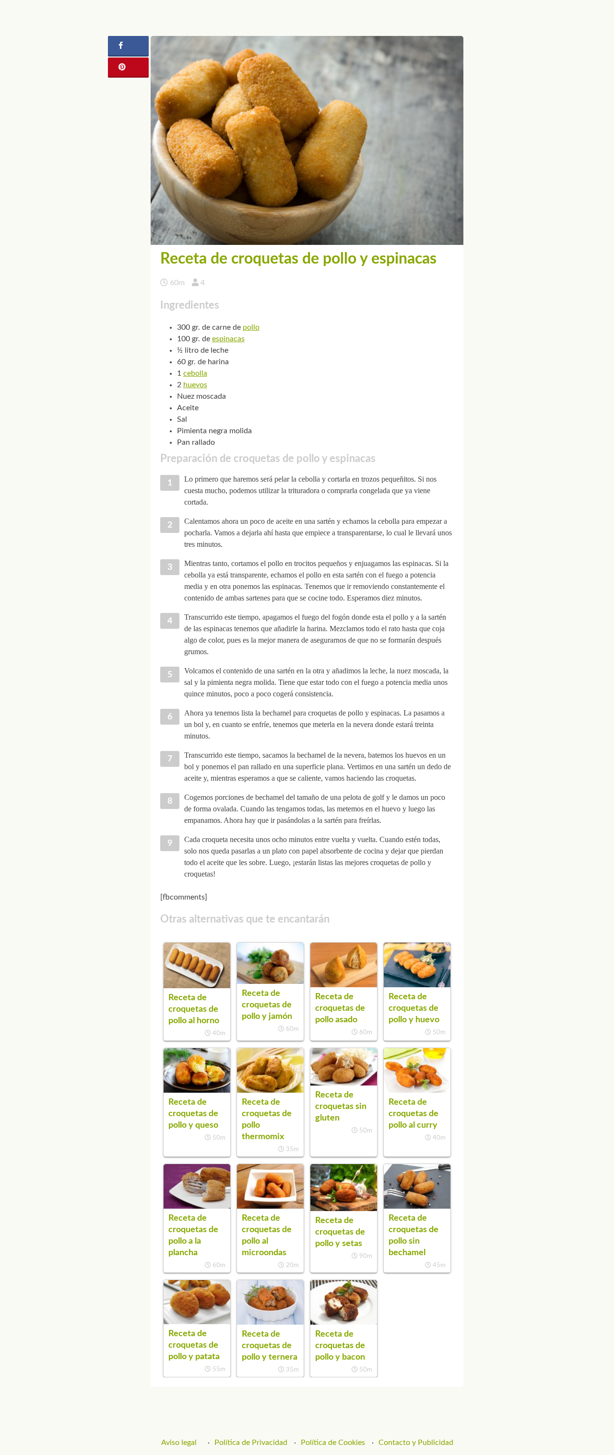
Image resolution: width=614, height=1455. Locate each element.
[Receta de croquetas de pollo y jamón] (270, 981)
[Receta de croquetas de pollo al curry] (417, 1090)
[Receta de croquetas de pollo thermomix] (270, 1090)
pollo (251, 327)
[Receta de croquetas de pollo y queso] (197, 1090)
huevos (195, 385)
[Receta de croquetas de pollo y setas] (343, 1208)
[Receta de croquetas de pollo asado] (343, 985)
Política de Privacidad (250, 1442)
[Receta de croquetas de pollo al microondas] (270, 1206)
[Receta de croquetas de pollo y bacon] (343, 1322)
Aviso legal (179, 1442)
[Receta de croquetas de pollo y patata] (197, 1322)
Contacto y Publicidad (415, 1442)
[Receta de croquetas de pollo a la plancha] (197, 1206)
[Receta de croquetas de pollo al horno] (197, 986)
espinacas (228, 339)
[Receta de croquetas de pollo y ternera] (270, 1322)
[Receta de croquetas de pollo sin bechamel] (417, 1206)
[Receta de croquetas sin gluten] (343, 1083)
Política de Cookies (333, 1442)
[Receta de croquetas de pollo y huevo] (417, 985)
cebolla (195, 373)
